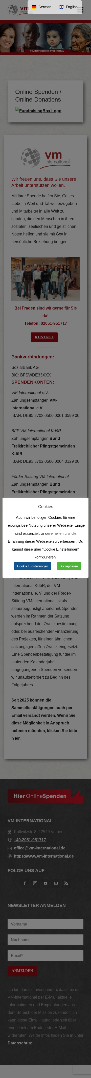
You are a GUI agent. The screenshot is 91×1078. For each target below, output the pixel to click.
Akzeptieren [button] (69, 566)
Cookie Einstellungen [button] (32, 566)
